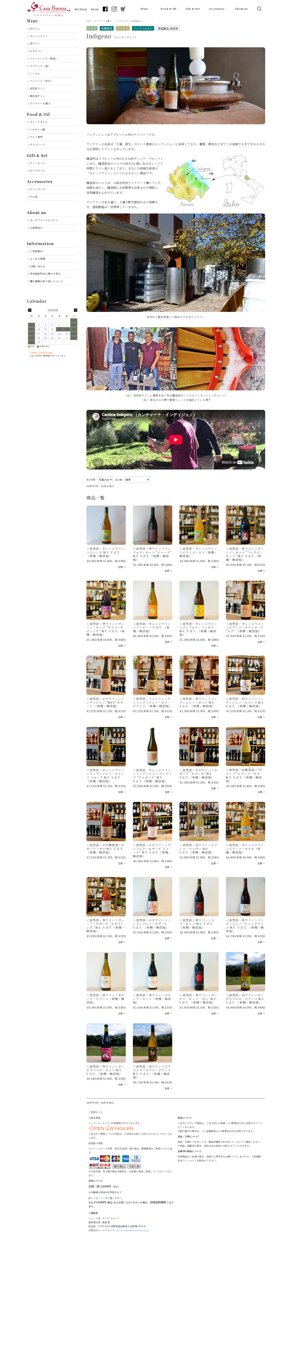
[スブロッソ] (199, 896)
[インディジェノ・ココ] (199, 525)
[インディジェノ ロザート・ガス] (106, 821)
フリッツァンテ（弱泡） (44, 58)
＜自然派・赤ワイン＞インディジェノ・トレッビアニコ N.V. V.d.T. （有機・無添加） (245, 925)
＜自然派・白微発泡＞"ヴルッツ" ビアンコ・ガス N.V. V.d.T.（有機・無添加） (244, 775)
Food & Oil (168, 9)
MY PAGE (80, 9)
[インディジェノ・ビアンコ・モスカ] (245, 821)
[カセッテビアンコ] (106, 971)
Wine (144, 9)
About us (241, 9)
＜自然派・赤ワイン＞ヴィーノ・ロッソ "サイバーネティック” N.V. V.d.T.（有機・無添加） (105, 629)
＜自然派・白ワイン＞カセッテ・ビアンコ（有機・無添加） (105, 998)
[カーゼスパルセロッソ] (106, 1043)
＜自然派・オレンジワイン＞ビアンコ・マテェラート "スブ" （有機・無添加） (245, 627)
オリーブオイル (38, 122)
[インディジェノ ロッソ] (199, 675)
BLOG (95, 9)
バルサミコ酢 (37, 129)
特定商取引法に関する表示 (45, 274)
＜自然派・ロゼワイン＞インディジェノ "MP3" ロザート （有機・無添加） (105, 702)
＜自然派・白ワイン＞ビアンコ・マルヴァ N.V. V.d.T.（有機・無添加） (198, 848)
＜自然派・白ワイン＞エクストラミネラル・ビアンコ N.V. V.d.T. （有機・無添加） (152, 1072)
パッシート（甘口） (41, 81)
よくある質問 (37, 259)
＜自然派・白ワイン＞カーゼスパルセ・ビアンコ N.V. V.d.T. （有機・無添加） (245, 998)
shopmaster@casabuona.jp (132, 1230)
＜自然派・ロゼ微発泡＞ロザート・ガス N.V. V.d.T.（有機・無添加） (105, 848)
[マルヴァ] (199, 821)
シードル (35, 73)
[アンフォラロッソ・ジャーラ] (152, 525)
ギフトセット (37, 170)
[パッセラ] (199, 600)
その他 (34, 197)
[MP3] (106, 675)
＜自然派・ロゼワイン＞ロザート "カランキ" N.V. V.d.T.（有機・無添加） (198, 773)
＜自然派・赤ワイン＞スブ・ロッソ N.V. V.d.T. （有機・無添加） (196, 923)
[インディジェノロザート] (152, 896)
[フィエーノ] (152, 600)
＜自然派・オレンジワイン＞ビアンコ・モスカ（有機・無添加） (245, 848)
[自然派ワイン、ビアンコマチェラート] (245, 600)
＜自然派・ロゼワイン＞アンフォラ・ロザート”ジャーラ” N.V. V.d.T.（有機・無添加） (152, 850)
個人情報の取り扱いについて (46, 281)
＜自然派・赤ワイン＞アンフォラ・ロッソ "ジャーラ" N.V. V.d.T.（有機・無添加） (152, 554)
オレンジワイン (39, 36)
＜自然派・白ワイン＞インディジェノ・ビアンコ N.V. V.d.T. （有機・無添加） (245, 702)
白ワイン (35, 28)
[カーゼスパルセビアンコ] (245, 971)
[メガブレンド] (106, 896)
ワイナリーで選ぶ (103, 20)
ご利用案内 (36, 251)
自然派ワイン (37, 88)
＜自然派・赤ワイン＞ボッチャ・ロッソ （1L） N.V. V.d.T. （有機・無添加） (198, 998)
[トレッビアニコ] (245, 896)
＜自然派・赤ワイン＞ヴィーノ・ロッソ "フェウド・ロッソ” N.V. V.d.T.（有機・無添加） (245, 554)
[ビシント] (106, 525)
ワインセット (37, 163)
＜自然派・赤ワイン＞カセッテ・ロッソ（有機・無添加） (152, 998)
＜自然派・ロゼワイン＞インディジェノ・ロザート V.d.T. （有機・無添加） (152, 923)
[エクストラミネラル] (152, 1043)
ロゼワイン (36, 51)
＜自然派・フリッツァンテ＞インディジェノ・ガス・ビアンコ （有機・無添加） (152, 702)
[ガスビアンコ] (152, 675)
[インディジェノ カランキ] (199, 746)
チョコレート (37, 144)
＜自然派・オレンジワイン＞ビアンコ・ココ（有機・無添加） (198, 552)
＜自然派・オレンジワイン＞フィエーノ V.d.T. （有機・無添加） (152, 627)
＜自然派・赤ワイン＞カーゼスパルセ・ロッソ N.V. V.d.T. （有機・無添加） (105, 1070)
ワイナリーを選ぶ (40, 103)
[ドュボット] (152, 746)
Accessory (217, 9)
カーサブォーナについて (44, 220)
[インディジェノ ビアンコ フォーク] (106, 746)
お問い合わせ (37, 266)
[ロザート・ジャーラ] (152, 821)
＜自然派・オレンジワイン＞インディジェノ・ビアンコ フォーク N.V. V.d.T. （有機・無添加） (105, 775)
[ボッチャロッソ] (199, 971)
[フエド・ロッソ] (245, 525)
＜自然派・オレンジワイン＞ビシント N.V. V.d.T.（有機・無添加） (105, 552)
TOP (88, 20)
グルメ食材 (36, 137)
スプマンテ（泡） (40, 66)
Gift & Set (193, 9)
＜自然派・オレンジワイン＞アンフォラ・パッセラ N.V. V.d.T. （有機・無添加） (198, 629)
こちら (101, 1198)
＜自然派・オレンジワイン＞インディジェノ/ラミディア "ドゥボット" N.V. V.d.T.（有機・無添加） (152, 775)
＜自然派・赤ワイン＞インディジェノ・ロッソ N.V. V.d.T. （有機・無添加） (198, 702)
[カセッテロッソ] (152, 971)
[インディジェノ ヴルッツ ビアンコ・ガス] (245, 746)
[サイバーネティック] (106, 600)
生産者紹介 (36, 228)
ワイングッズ (37, 189)
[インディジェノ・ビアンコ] (245, 675)
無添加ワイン (37, 96)
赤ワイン (35, 43)
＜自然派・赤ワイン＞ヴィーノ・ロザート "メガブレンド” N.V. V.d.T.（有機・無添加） (105, 925)
